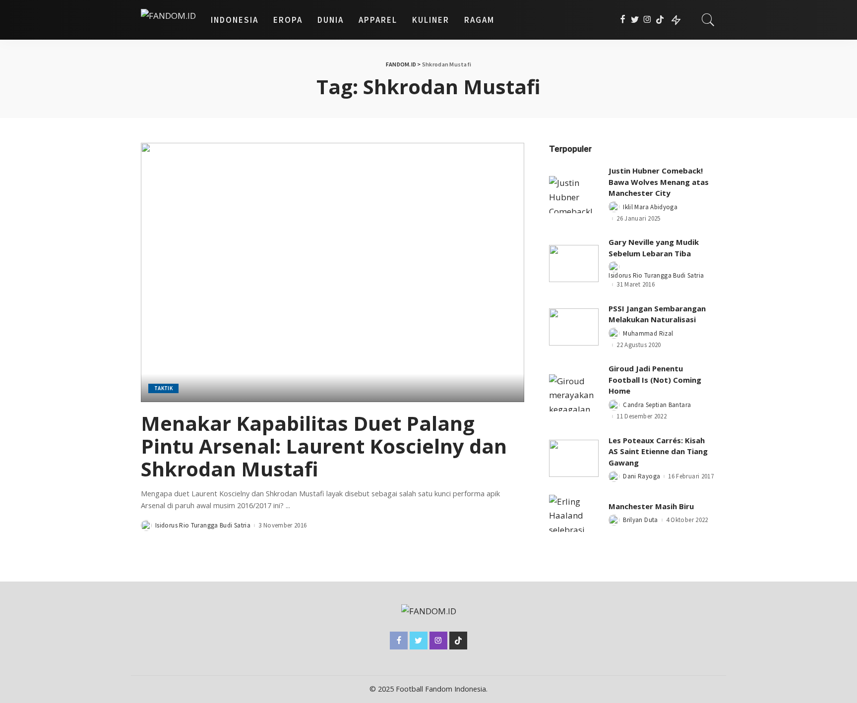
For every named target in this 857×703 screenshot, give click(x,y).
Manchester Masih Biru (651, 506)
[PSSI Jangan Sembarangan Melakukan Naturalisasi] (574, 327)
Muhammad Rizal (648, 333)
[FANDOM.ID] (168, 20)
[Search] (708, 20)
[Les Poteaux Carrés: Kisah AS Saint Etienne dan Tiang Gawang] (574, 458)
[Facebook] (622, 20)
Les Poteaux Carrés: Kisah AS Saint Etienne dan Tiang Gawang (658, 451)
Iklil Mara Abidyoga (650, 207)
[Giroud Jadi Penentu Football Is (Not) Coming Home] (574, 392)
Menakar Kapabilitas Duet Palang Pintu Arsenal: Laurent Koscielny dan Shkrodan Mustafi (324, 446)
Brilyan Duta (640, 520)
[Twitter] (635, 20)
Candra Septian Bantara (657, 405)
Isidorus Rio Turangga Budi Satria (202, 525)
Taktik (163, 388)
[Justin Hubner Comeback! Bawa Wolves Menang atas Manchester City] (574, 194)
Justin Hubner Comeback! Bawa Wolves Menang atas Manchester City (659, 182)
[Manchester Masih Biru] (574, 513)
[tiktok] (660, 20)
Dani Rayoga (641, 476)
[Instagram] (647, 20)
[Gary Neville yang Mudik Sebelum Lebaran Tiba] (574, 263)
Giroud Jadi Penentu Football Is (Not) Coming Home (655, 379)
